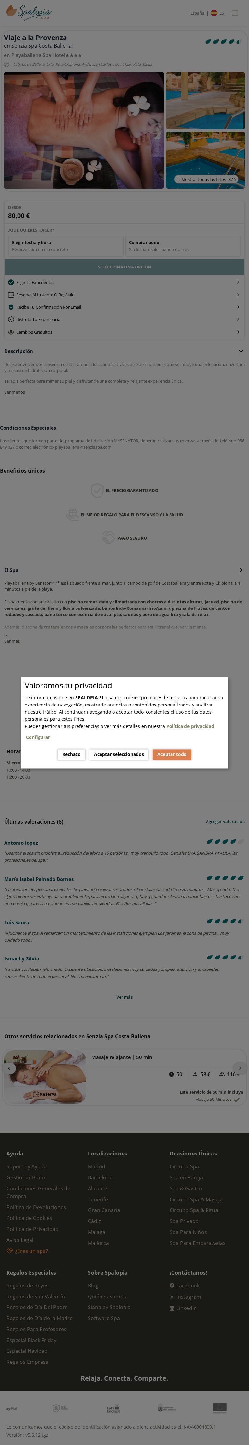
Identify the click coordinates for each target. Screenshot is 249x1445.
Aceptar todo (172, 754)
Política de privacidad (190, 726)
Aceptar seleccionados (119, 754)
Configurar (38, 737)
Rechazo (71, 754)
